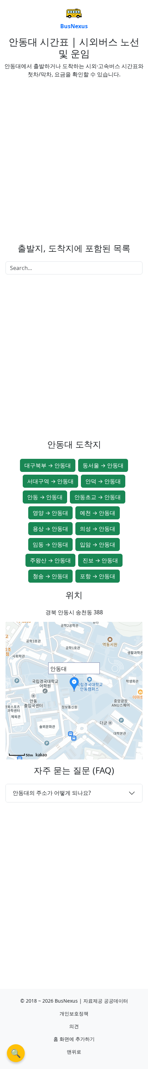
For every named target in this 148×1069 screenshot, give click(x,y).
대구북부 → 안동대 (47, 465)
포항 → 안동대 (97, 576)
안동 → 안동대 (45, 497)
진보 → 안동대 (100, 560)
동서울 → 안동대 (103, 465)
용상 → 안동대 (50, 528)
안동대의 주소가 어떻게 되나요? (52, 793)
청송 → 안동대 (50, 576)
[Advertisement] (74, 158)
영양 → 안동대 (50, 513)
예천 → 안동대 (97, 513)
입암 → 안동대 (97, 544)
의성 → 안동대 (97, 528)
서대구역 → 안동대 (50, 481)
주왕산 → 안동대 (50, 560)
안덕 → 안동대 (103, 481)
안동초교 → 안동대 (97, 497)
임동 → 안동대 (50, 544)
